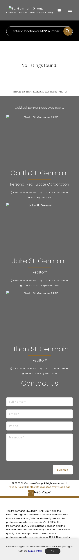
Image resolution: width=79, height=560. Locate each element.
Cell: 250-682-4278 (25, 192)
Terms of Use (35, 551)
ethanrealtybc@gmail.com (41, 374)
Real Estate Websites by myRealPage (48, 487)
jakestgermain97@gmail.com (41, 286)
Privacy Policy (17, 487)
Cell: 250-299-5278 (25, 368)
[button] (23, 192)
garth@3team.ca (41, 198)
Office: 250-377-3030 (56, 192)
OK (52, 551)
